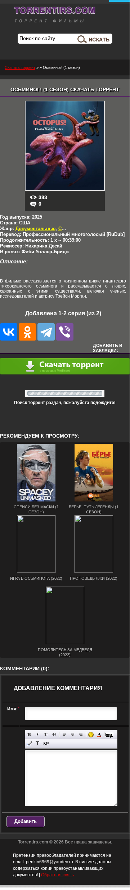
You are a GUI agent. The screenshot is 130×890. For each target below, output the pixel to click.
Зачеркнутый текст (54, 734)
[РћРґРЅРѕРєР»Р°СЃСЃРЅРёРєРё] (27, 332)
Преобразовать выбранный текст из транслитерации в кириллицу (37, 743)
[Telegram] (46, 332)
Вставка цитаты (29, 743)
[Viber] (64, 332)
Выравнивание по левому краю (64, 734)
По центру (72, 734)
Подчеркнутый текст (46, 734)
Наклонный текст (37, 734)
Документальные (35, 228)
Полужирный (29, 734)
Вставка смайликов (91, 734)
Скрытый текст (109, 734)
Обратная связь (57, 874)
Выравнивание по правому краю (81, 734)
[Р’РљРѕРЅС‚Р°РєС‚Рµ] (8, 332)
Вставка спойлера (46, 743)
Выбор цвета (99, 734)
